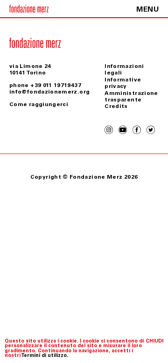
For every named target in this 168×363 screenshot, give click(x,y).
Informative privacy (123, 82)
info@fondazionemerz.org (49, 91)
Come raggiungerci (38, 104)
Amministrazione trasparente (131, 96)
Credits (116, 106)
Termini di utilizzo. (44, 355)
